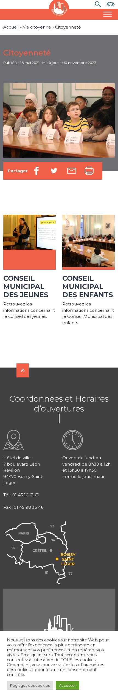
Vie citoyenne (37, 27)
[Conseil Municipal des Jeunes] (29, 242)
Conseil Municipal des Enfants (87, 286)
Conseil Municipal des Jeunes (25, 286)
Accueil (11, 27)
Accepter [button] (67, 685)
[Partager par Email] (71, 170)
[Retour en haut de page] (22, 370)
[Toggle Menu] (107, 14)
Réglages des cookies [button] (30, 685)
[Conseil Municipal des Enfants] (88, 242)
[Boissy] (59, 622)
